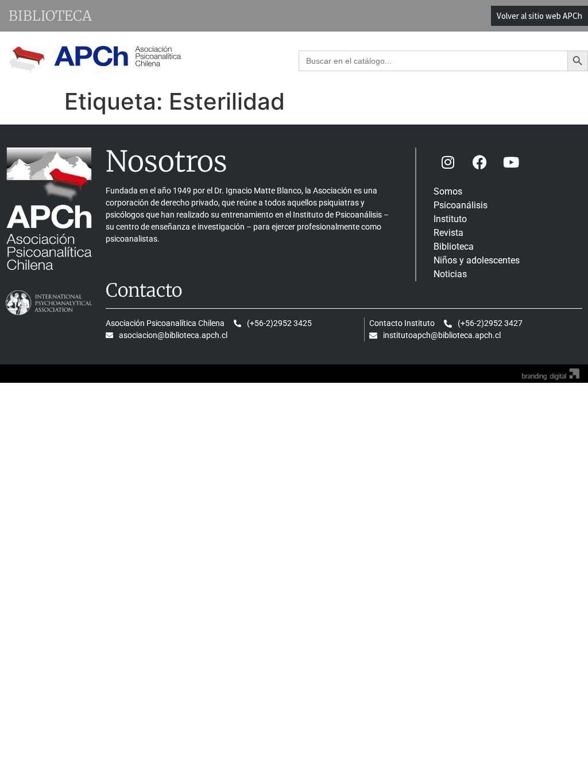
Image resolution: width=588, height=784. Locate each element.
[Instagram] (448, 162)
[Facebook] (479, 162)
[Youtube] (511, 162)
